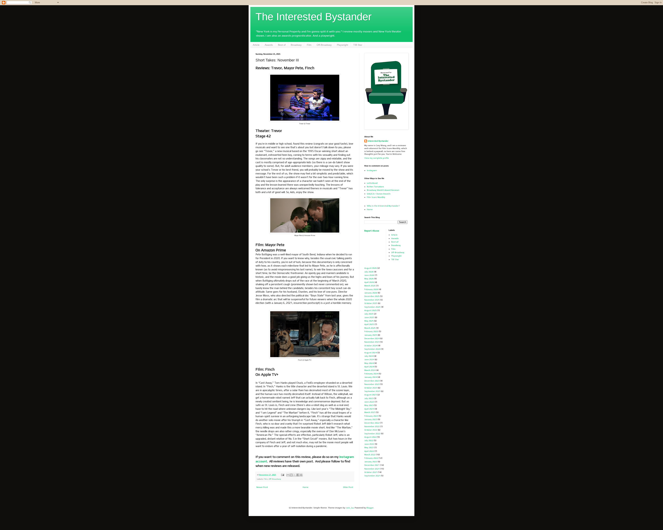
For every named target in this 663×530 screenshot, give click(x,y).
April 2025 (369, 324)
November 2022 (372, 426)
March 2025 (370, 328)
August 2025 (370, 310)
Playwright (342, 44)
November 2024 (372, 342)
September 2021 (372, 475)
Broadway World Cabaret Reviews (383, 190)
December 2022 (371, 423)
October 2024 (370, 345)
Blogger (370, 508)
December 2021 (371, 465)
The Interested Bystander (314, 16)
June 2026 (369, 275)
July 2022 (368, 440)
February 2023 (371, 416)
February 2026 (371, 289)
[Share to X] (294, 475)
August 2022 (370, 437)
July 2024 (368, 356)
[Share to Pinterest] (301, 475)
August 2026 (370, 268)
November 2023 (372, 384)
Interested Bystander (378, 141)
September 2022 (372, 433)
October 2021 (370, 472)
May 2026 (369, 278)
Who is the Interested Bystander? (383, 206)
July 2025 (368, 314)
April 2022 (369, 451)
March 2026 (370, 285)
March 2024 (370, 370)
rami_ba (350, 508)
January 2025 (370, 335)
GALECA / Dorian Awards (379, 194)
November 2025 (372, 300)
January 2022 (370, 461)
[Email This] (288, 475)
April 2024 (369, 366)
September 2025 (372, 307)
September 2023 (372, 391)
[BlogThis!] (291, 475)
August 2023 (370, 395)
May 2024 (369, 363)
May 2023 (369, 405)
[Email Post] (282, 475)
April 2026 (369, 282)
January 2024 (370, 377)
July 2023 (368, 398)
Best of (282, 44)
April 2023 (369, 409)
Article (256, 44)
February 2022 (371, 458)
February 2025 (371, 331)
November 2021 (372, 469)
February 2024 (371, 373)
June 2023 (369, 402)
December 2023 (371, 381)
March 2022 (370, 454)
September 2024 (372, 349)
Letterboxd (372, 183)
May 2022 (369, 447)
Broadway (296, 44)
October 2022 (370, 430)
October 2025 (370, 303)
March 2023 (370, 412)
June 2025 (369, 317)
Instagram (372, 170)
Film (309, 44)
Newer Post (262, 487)
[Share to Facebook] (298, 475)
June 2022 (369, 444)
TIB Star (357, 44)
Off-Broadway (324, 44)
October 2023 (370, 388)
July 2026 (368, 272)
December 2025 (371, 296)
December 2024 (371, 338)
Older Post (348, 487)
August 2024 (370, 352)
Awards (269, 44)
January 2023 (370, 419)
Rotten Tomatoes (375, 186)
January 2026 (370, 293)
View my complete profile (376, 158)
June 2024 (369, 359)
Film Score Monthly (376, 197)
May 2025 (369, 321)
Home (305, 487)
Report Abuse (371, 230)
